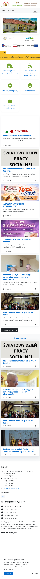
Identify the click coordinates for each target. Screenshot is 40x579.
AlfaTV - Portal (33, 575)
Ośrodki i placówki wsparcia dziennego (10, 72)
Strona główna (8, 11)
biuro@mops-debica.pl (11, 488)
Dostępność (30, 90)
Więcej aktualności (8, 330)
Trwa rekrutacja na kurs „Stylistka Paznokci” (17, 240)
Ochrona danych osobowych (10, 107)
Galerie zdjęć (20, 338)
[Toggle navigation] (35, 11)
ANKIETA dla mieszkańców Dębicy (17, 135)
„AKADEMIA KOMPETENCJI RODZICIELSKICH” (13, 205)
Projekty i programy (10, 90)
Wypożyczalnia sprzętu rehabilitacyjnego (30, 73)
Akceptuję (8, 573)
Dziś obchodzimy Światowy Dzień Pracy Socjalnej (19, 362)
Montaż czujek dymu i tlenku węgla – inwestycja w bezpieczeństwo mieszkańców (18, 277)
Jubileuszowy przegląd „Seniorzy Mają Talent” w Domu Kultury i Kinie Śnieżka (19, 450)
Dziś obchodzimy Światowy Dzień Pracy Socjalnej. (19, 169)
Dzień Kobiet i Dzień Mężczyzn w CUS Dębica (18, 313)
